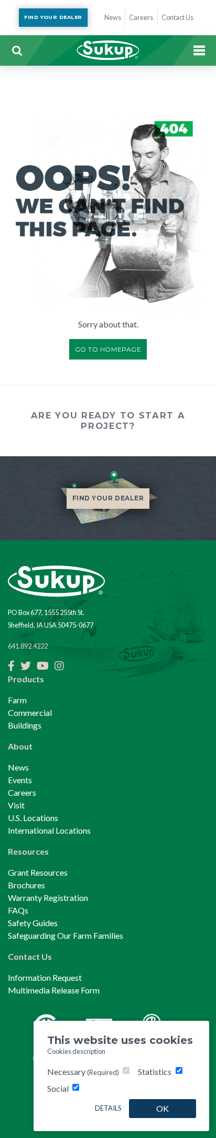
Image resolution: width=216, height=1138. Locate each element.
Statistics (154, 1072)
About (20, 746)
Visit (16, 805)
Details (108, 1108)
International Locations (49, 830)
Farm (17, 700)
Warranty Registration (48, 898)
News (18, 767)
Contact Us (30, 956)
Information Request (45, 977)
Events (20, 780)
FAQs (18, 910)
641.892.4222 (28, 646)
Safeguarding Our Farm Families (65, 935)
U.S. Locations (33, 818)
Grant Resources (38, 872)
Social (58, 1088)
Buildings (24, 725)
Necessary (83, 1072)
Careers (22, 792)
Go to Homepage (108, 349)
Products (26, 679)
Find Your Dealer (53, 17)
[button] (17, 50)
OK (162, 1108)
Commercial (30, 712)
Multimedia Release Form (54, 990)
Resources (28, 851)
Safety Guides (33, 923)
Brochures (26, 885)
